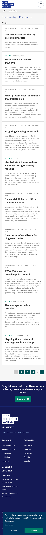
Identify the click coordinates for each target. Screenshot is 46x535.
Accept (34, 531)
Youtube (27, 461)
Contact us (6, 476)
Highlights (6, 457)
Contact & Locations (7, 468)
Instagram (28, 453)
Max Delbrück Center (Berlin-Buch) (10, 481)
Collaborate (6, 453)
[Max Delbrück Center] (8, 7)
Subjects (13, 11)
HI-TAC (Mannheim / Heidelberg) (10, 495)
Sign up (21, 398)
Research (6, 440)
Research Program (9, 449)
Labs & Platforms (8, 445)
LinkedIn (27, 449)
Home (4, 11)
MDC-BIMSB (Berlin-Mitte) (10, 488)
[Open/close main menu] (41, 4)
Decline (14, 531)
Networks (5, 461)
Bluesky (27, 457)
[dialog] (24, 523)
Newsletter (28, 445)
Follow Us (29, 440)
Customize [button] (9, 525)
